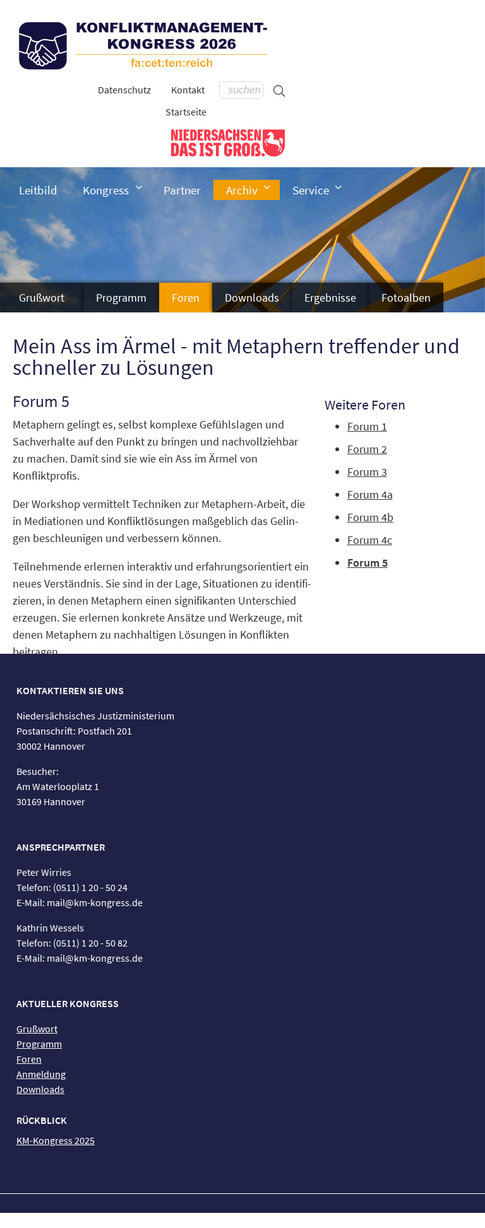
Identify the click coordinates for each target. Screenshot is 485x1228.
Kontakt (188, 89)
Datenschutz (124, 89)
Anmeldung (41, 1074)
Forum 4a (370, 494)
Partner (182, 190)
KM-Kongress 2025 (55, 1140)
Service (310, 190)
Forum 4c (369, 540)
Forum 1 (367, 426)
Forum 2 (367, 449)
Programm (121, 297)
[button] (139, 187)
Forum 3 (367, 471)
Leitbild (38, 190)
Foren (186, 297)
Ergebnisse (330, 297)
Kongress (106, 190)
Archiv (242, 190)
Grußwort (41, 297)
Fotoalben (406, 297)
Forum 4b (370, 517)
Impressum (208, 1220)
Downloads (252, 297)
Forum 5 (367, 562)
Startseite (186, 111)
